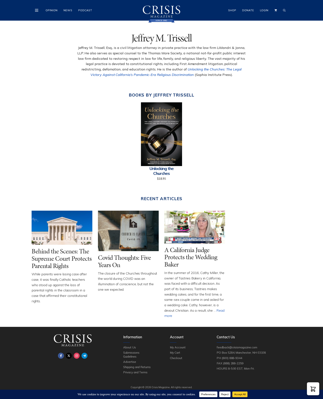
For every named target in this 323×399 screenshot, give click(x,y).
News (68, 10)
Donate (248, 10)
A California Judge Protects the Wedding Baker (190, 257)
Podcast (85, 10)
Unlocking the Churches (161, 171)
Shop (232, 10)
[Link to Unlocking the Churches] (161, 134)
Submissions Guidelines (131, 354)
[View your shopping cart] (275, 10)
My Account (178, 347)
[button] (313, 388)
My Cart (175, 352)
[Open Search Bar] (284, 10)
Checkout (176, 358)
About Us (129, 347)
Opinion (52, 10)
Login (264, 10)
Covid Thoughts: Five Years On (124, 261)
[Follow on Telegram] (84, 356)
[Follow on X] (69, 356)
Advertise (129, 362)
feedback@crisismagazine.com (237, 347)
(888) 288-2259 (233, 363)
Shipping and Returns (137, 367)
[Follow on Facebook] (61, 356)
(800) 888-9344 (232, 358)
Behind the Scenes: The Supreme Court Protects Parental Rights (62, 258)
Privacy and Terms (135, 372)
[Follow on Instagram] (77, 356)
